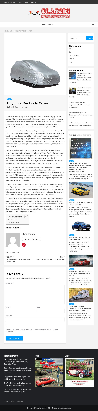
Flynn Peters (13, 107)
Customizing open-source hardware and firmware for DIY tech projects (17, 390)
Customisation (74, 55)
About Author (12, 220)
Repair (71, 59)
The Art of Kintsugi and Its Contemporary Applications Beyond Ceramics (18, 384)
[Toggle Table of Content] (25, 217)
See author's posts (31, 239)
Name (8, 307)
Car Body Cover (14, 252)
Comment (10, 283)
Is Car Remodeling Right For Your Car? (18, 259)
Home (20, 2)
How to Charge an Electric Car (50, 258)
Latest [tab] (79, 135)
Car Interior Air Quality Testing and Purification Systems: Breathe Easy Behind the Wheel (16, 361)
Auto (70, 49)
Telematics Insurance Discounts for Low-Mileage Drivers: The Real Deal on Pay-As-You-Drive (18, 370)
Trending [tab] (87, 135)
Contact (26, 2)
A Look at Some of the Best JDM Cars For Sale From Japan (81, 274)
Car (9, 99)
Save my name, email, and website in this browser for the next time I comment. (32, 331)
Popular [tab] (72, 135)
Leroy (73, 172)
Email (38, 307)
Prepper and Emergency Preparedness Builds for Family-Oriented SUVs (17, 378)
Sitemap (33, 2)
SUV (70, 62)
